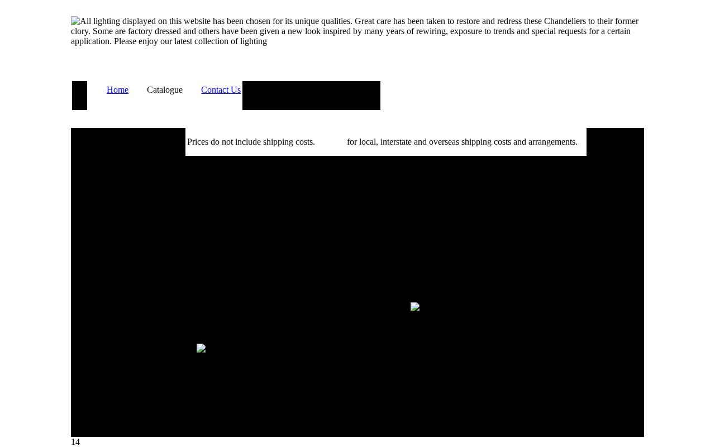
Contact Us (221, 89)
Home (117, 89)
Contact (331, 141)
